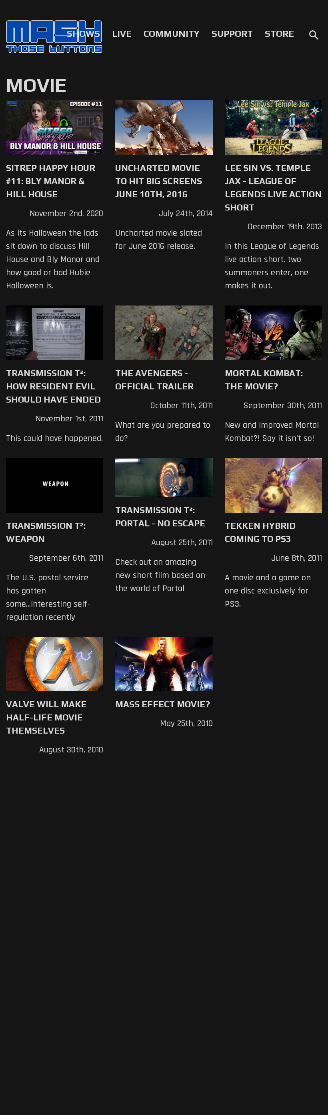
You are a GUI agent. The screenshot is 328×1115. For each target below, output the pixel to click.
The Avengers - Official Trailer (154, 379)
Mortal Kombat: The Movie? (264, 379)
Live (122, 33)
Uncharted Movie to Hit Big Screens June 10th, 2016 (158, 181)
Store (279, 33)
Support (232, 33)
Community (172, 33)
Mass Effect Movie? (162, 704)
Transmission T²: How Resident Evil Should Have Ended (53, 386)
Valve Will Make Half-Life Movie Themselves (46, 717)
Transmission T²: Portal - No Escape (160, 516)
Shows (83, 33)
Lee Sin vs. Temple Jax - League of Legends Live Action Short (273, 187)
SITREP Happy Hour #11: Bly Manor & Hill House (50, 181)
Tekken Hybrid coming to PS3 (260, 532)
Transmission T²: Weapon (46, 532)
